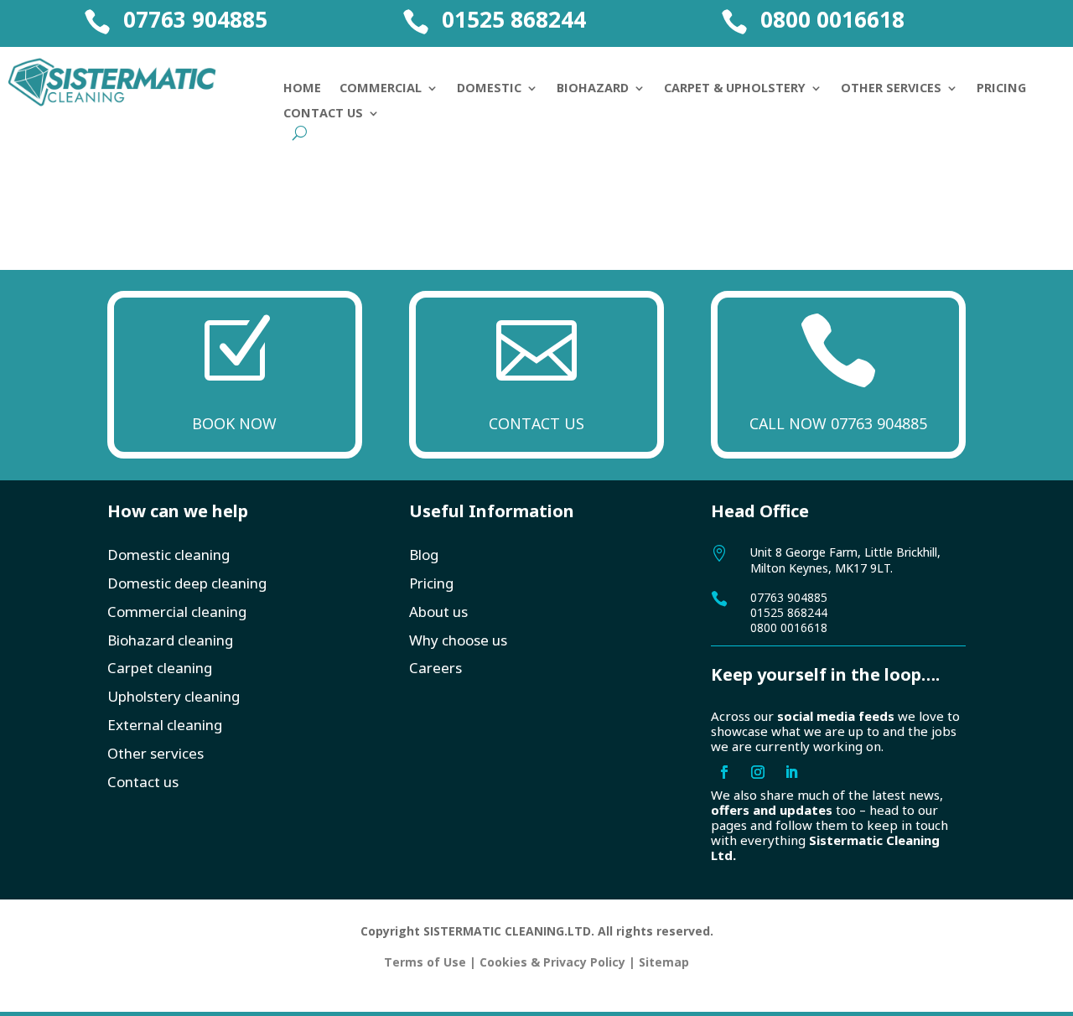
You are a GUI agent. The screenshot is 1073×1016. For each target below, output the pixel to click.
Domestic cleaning (168, 554)
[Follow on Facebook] (724, 772)
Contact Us (323, 114)
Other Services (891, 89)
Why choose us (458, 640)
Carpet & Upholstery (735, 89)
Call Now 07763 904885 (838, 423)
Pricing (1001, 89)
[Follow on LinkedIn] (791, 772)
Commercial (381, 89)
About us (438, 611)
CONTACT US (536, 423)
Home (302, 89)
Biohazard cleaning (170, 640)
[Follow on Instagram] (757, 772)
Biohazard (593, 89)
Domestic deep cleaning (187, 583)
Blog (423, 554)
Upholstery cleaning (173, 696)
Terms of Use (425, 962)
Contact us (143, 781)
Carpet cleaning (159, 667)
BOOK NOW (234, 423)
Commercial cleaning (176, 611)
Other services (155, 753)
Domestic (489, 89)
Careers (435, 667)
